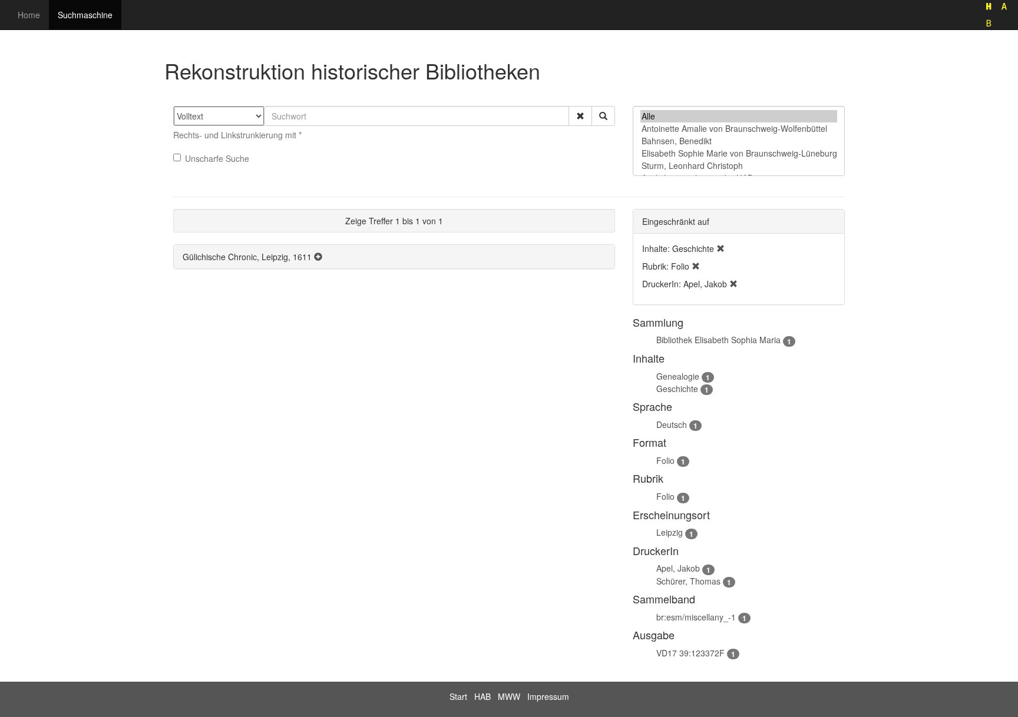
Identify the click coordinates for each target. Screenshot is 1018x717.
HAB (482, 696)
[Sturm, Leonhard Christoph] (738, 166)
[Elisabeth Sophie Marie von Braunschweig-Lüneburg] (738, 153)
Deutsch (671, 424)
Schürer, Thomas (688, 581)
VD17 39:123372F (690, 653)
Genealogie (677, 376)
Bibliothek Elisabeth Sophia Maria (718, 340)
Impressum (548, 696)
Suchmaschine (85, 15)
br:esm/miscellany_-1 (696, 617)
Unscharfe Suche (217, 158)
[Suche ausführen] (603, 116)
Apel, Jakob (678, 568)
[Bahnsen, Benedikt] (738, 141)
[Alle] (738, 116)
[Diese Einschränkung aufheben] (720, 248)
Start (458, 696)
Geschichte (677, 388)
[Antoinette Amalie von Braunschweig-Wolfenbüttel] (738, 128)
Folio (665, 460)
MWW (509, 696)
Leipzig (669, 532)
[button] (580, 116)
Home (29, 15)
